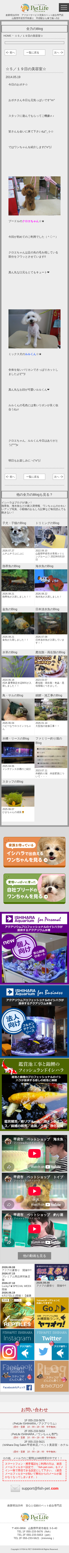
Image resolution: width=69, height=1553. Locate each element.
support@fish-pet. (40, 1488)
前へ (12, 52)
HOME (7, 35)
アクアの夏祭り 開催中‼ (16, 1270)
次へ (56, 52)
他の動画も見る (34, 1256)
